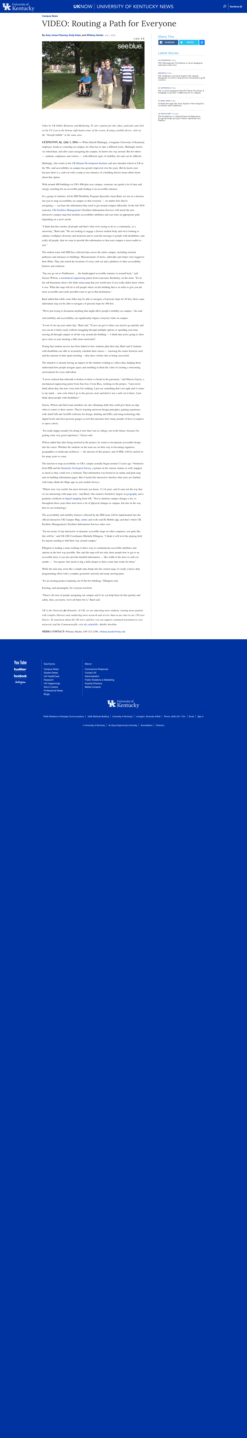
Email (191, 716)
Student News (51, 672)
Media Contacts (93, 687)
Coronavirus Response (96, 669)
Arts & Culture (51, 687)
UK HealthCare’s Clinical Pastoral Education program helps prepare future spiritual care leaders (179, 118)
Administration (92, 676)
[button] (235, 6)
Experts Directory (93, 683)
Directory (160, 725)
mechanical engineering (73, 277)
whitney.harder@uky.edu (112, 631)
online (84, 519)
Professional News (53, 690)
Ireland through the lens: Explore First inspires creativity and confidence (181, 104)
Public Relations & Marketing (99, 679)
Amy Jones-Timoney (57, 35)
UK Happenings (52, 683)
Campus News (50, 16)
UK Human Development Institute (89, 163)
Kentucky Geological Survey (76, 468)
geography (131, 493)
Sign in (200, 716)
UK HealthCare (51, 676)
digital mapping (73, 498)
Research (49, 679)
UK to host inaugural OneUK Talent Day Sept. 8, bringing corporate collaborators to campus (181, 91)
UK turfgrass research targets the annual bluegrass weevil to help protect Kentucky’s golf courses (181, 78)
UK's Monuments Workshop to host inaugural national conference (180, 64)
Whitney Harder (95, 35)
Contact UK (90, 672)
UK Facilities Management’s (67, 210)
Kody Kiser (75, 35)
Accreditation (147, 725)
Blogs (47, 694)
